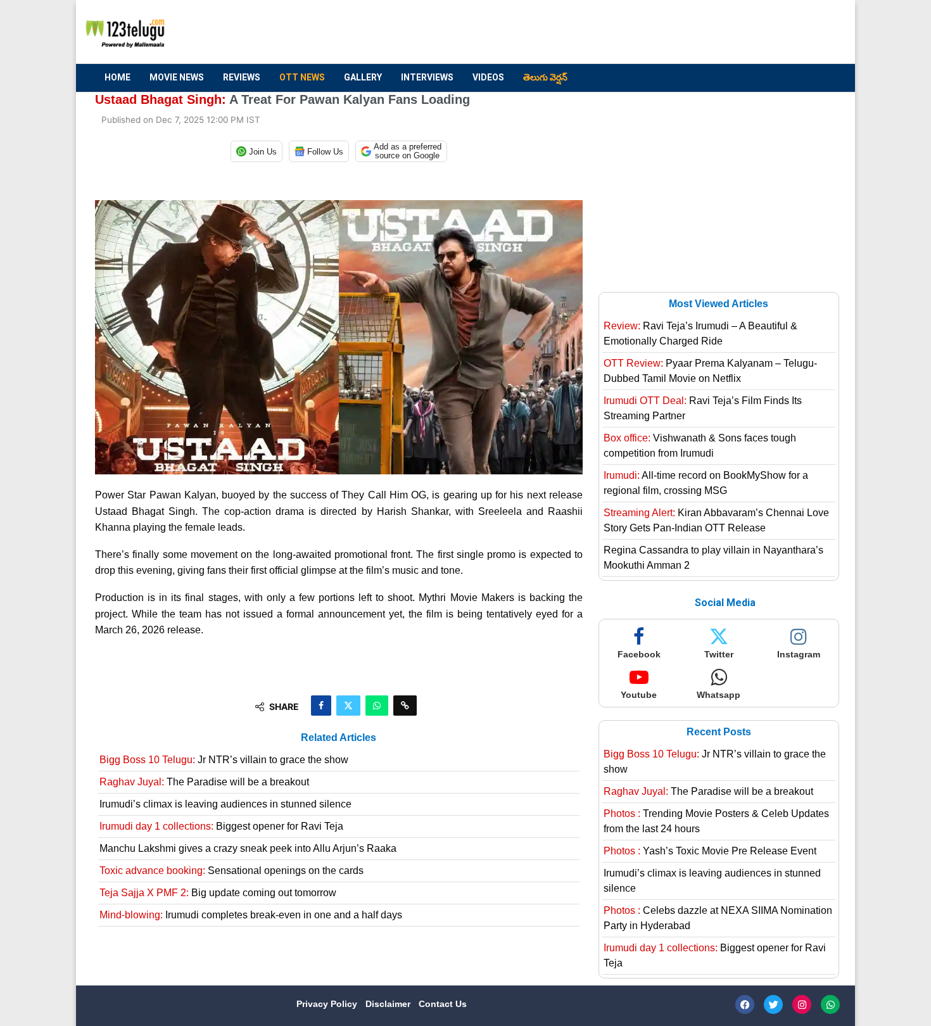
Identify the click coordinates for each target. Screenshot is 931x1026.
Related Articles (338, 737)
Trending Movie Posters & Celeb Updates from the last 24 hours (716, 821)
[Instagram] (801, 1004)
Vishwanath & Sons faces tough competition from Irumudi (700, 446)
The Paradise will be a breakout (204, 781)
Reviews (241, 77)
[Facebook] (744, 1004)
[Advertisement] (605, 32)
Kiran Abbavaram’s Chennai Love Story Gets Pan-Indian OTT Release (716, 520)
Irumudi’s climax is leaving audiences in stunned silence (225, 804)
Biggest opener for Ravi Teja (221, 826)
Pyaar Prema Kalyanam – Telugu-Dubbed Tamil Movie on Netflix (710, 371)
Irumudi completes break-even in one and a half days (250, 914)
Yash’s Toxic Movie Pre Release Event (710, 851)
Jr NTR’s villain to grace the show (223, 759)
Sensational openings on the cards (231, 870)
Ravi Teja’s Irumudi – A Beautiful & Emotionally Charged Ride (700, 333)
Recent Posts (719, 731)
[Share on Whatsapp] (376, 705)
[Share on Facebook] (321, 705)
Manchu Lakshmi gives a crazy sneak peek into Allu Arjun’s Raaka (247, 848)
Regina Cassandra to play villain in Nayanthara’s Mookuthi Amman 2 (713, 558)
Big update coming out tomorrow (217, 892)
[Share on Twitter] (348, 705)
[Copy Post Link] (405, 705)
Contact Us (443, 1004)
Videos (488, 77)
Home (117, 77)
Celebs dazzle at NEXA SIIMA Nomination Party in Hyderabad (718, 918)
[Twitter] (773, 1004)
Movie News (176, 77)
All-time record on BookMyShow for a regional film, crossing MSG (706, 483)
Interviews (427, 77)
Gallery (363, 77)
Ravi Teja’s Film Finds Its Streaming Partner (703, 408)
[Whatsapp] (830, 1004)
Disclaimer (389, 1004)
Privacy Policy (328, 1004)
